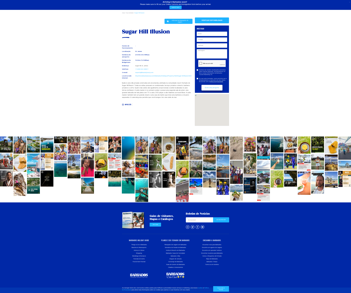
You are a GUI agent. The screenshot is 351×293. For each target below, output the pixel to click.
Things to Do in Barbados (139, 244)
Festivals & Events (139, 259)
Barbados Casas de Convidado (175, 253)
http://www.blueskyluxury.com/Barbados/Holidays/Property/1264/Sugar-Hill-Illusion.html (163, 76)
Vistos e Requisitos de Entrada (211, 256)
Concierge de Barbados (175, 261)
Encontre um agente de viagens (212, 247)
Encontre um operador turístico (212, 250)
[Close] (349, 2)
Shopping (139, 253)
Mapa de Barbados (212, 259)
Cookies (200, 288)
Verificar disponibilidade (211, 20)
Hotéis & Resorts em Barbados (175, 250)
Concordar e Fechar (221, 288)
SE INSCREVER (221, 219)
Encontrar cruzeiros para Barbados (212, 253)
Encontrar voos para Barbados (212, 244)
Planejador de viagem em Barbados (175, 244)
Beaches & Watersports (139, 247)
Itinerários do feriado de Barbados (175, 247)
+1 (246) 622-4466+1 (141, 69)
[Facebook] (197, 227)
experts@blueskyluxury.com (144, 72)
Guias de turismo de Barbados (175, 264)
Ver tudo (155, 224)
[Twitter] (192, 227)
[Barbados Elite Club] (175, 275)
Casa (123, 13)
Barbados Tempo (212, 261)
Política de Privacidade (216, 81)
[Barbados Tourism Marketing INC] (139, 275)
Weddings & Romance (139, 256)
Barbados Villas (175, 256)
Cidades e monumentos (175, 267)
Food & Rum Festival (139, 261)
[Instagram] (187, 227)
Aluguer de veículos (175, 259)
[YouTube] (202, 227)
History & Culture (139, 250)
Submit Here (175, 7)
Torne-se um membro (212, 264)
